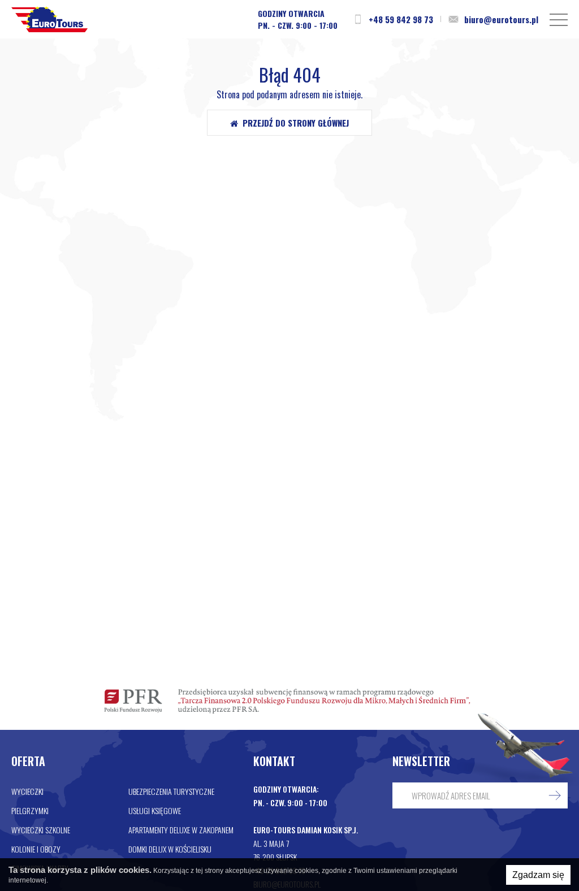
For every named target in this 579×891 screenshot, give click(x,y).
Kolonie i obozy (36, 849)
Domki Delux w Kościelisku (169, 849)
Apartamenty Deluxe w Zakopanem (181, 830)
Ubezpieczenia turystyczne (171, 791)
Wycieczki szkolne (40, 830)
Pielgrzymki (30, 810)
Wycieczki (27, 791)
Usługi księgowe (154, 810)
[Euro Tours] (49, 19)
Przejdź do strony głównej (293, 122)
